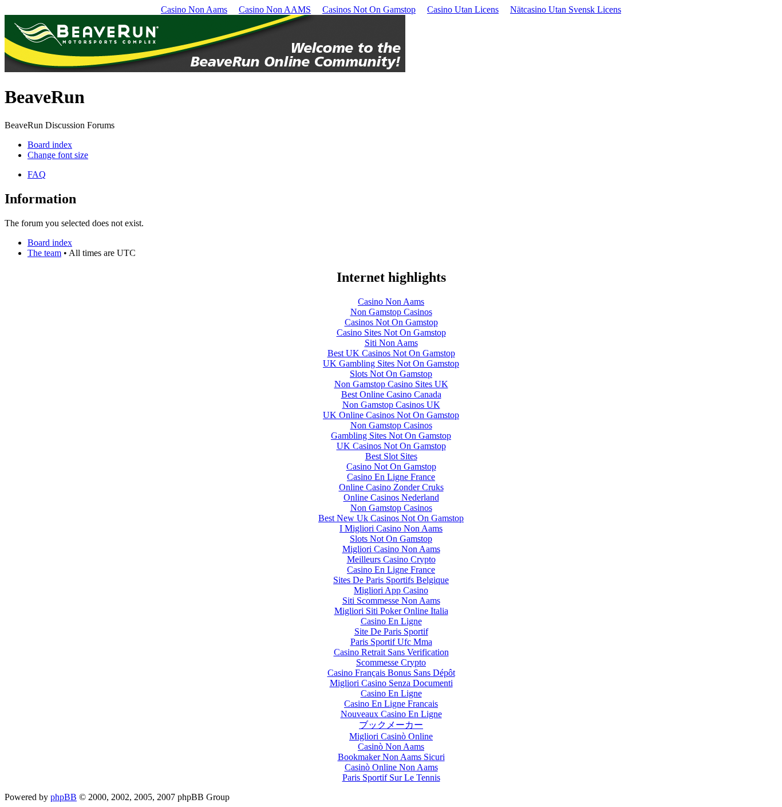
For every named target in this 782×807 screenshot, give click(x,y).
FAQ (36, 174)
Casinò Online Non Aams (391, 767)
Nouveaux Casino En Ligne (391, 714)
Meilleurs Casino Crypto (391, 559)
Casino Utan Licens (463, 9)
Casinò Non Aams (391, 746)
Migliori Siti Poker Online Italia (391, 611)
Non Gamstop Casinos (391, 312)
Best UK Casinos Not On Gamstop (391, 353)
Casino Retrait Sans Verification (391, 652)
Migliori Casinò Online (391, 736)
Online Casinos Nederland (391, 497)
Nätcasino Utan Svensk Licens (565, 9)
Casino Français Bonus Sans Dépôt (391, 673)
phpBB (63, 797)
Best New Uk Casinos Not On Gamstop (391, 518)
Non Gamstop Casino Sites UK (391, 384)
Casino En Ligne (391, 621)
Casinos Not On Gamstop (369, 9)
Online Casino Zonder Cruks (391, 487)
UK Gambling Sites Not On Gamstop (391, 363)
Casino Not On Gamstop (391, 466)
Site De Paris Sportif (391, 631)
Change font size (57, 155)
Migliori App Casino (391, 590)
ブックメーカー (391, 725)
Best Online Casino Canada (391, 394)
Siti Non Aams (391, 343)
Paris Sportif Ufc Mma (391, 642)
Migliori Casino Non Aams (391, 549)
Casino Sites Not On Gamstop (391, 332)
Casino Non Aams (194, 9)
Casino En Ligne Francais (391, 703)
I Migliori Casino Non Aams (391, 528)
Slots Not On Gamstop (391, 374)
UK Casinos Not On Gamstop (391, 446)
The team (44, 253)
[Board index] (205, 69)
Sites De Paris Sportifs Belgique (391, 580)
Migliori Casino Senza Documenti (391, 683)
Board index (49, 144)
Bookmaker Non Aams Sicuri (391, 757)
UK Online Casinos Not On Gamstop (391, 415)
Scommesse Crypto (391, 662)
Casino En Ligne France (391, 477)
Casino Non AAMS (275, 9)
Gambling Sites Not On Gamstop (391, 435)
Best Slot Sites (391, 456)
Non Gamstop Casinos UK (391, 405)
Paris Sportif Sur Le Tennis (391, 777)
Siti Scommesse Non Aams (391, 600)
